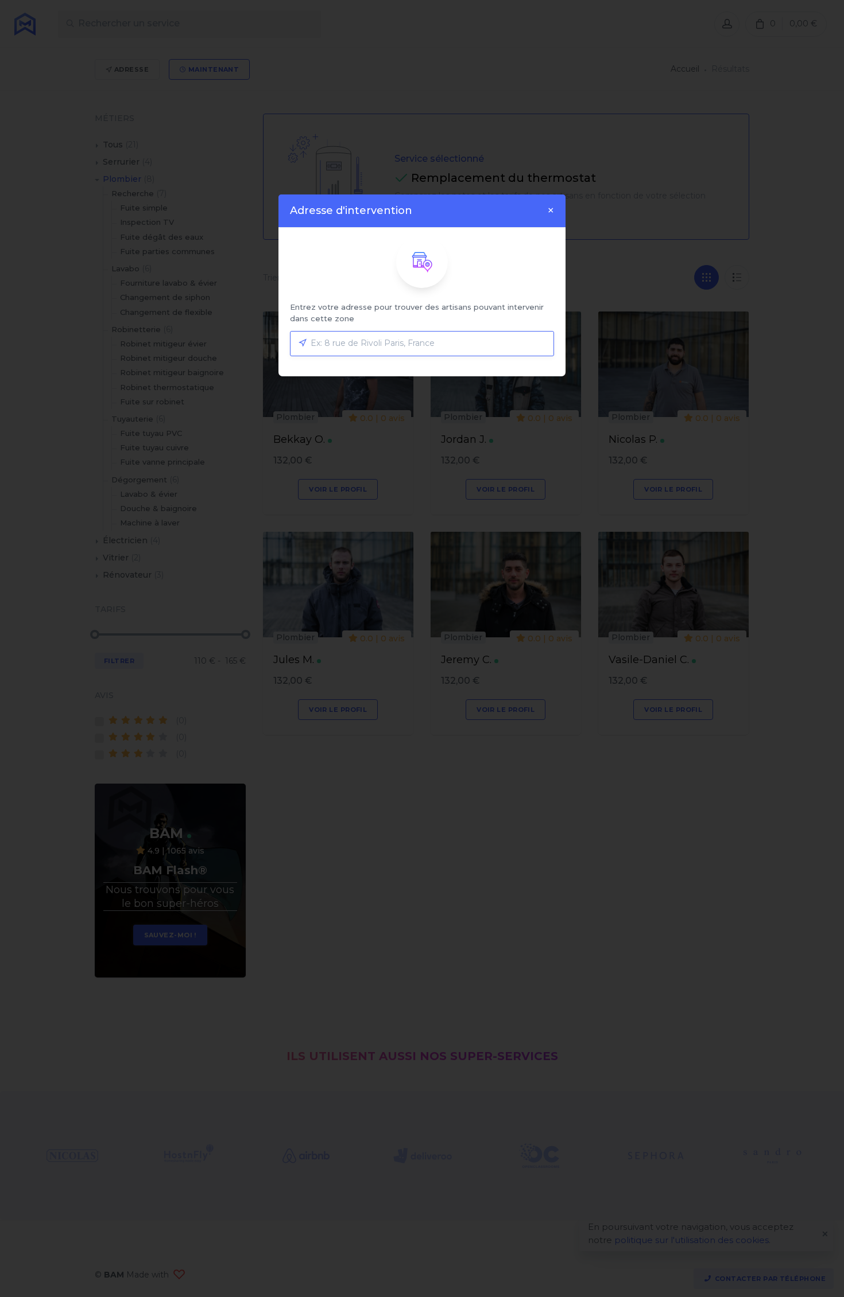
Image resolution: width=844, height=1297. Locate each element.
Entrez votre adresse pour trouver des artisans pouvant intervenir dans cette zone (417, 312)
